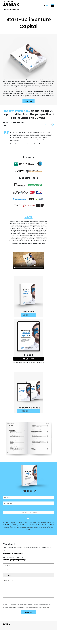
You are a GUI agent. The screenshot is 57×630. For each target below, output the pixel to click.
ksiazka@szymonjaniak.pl (14, 560)
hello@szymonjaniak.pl (13, 553)
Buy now (28, 101)
